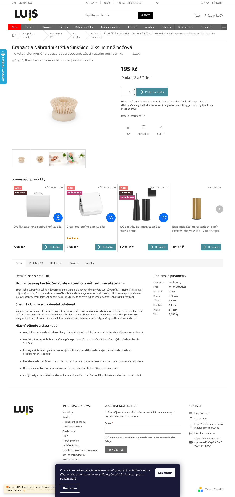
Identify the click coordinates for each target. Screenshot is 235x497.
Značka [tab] (90, 263)
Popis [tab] (19, 263)
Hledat (145, 15)
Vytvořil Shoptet (214, 489)
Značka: (83, 60)
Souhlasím (165, 473)
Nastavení (70, 488)
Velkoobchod (70, 460)
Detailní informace (131, 116)
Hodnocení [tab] (56, 263)
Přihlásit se (116, 449)
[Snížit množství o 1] (134, 94)
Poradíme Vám (71, 441)
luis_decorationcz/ (204, 433)
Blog (65, 436)
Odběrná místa (71, 445)
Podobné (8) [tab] (36, 263)
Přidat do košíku (154, 91)
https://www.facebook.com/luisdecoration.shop (208, 426)
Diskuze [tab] (74, 263)
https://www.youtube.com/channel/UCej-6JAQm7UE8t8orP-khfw (208, 442)
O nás (107, 3)
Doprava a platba (72, 427)
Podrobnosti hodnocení (57, 60)
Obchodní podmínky (74, 455)
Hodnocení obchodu (130, 3)
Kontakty (91, 3)
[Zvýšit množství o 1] (134, 90)
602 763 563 (200, 419)
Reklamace (69, 431)
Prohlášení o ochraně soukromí (80, 450)
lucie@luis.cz (201, 413)
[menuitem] (14, 27)
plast (172, 291)
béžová (173, 296)
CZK (203, 3)
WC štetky (175, 282)
